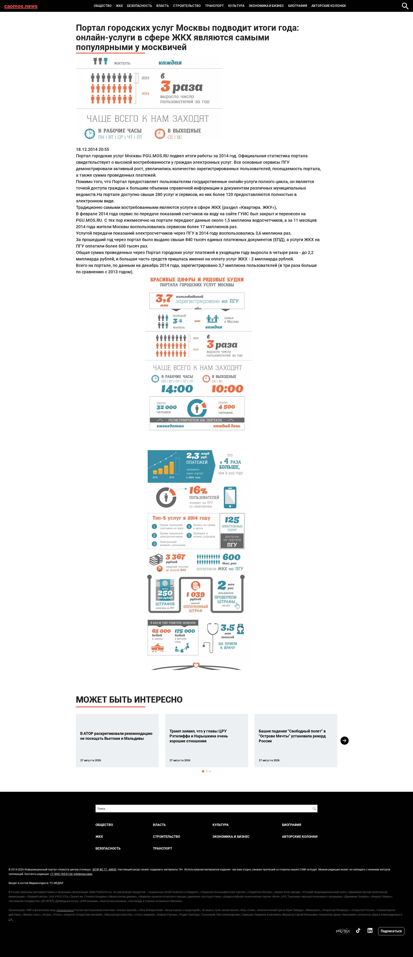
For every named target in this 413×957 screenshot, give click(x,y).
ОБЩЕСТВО (103, 6)
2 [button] (206, 771)
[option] (117, 740)
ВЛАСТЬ (162, 6)
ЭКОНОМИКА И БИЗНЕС (266, 6)
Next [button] (345, 741)
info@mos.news (83, 874)
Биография (297, 6)
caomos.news (21, 6)
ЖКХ (119, 6)
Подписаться (391, 931)
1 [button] (203, 771)
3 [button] (210, 771)
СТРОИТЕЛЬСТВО (187, 6)
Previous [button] (68, 741)
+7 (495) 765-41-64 (61, 874)
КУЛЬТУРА (236, 6)
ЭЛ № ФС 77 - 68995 (104, 869)
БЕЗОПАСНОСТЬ (139, 6)
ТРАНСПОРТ (214, 6)
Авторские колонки (328, 6)
